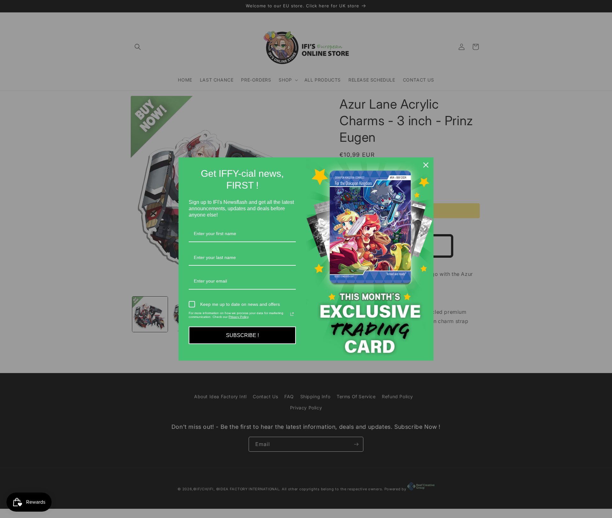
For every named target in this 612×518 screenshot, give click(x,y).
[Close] (425, 165)
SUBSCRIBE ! (242, 335)
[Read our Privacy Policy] (292, 314)
